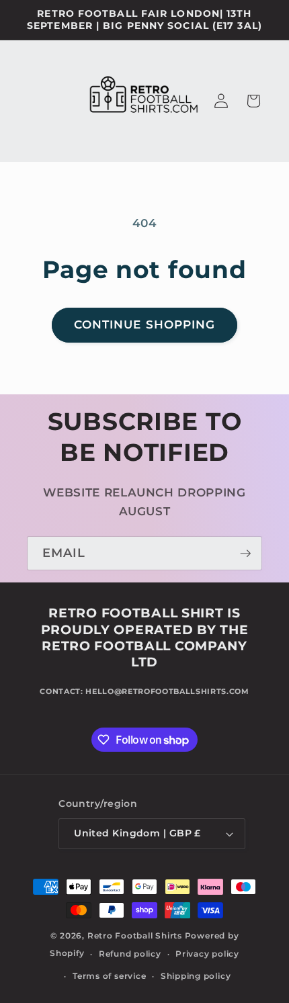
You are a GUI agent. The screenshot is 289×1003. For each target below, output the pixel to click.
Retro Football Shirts (134, 935)
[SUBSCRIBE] (245, 553)
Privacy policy (207, 954)
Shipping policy (196, 976)
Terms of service (109, 976)
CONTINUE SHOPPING (145, 324)
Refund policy (130, 954)
